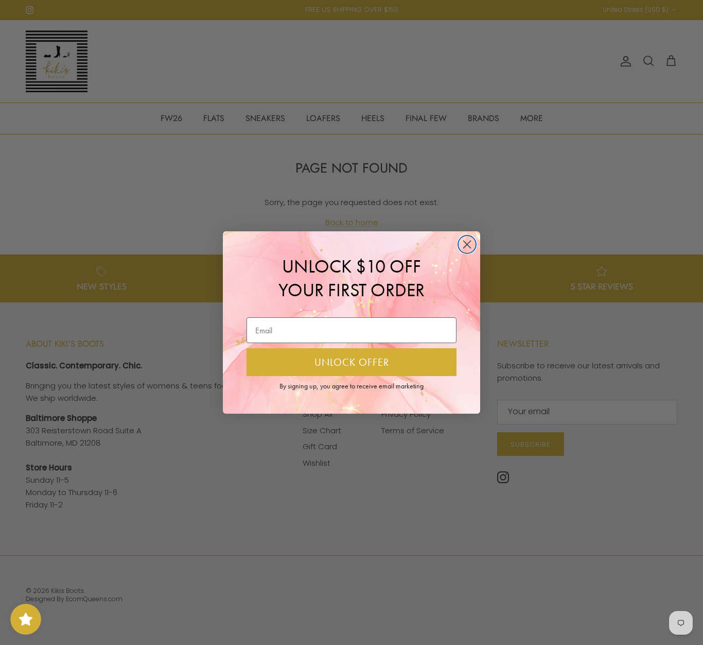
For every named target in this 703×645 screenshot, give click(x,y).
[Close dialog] (467, 244)
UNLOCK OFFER (351, 362)
